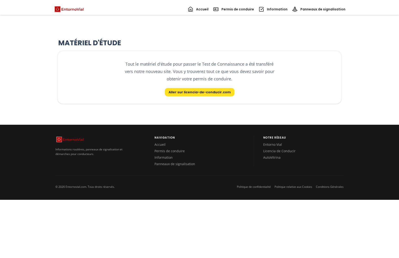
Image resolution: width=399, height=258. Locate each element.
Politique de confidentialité (254, 187)
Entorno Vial (272, 144)
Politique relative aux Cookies (293, 187)
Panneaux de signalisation (174, 164)
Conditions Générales (330, 187)
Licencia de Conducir (279, 151)
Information (163, 157)
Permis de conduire (169, 151)
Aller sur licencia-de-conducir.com (200, 92)
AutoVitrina (272, 157)
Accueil (160, 144)
